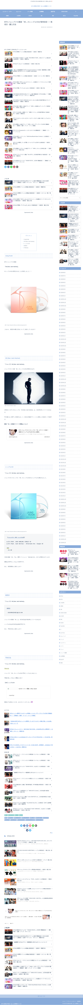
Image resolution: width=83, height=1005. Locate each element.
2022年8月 (62, 432)
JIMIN (61, 606)
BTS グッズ (11, 817)
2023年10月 (63, 385)
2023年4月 (62, 405)
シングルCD (27, 243)
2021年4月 (62, 485)
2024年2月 (62, 372)
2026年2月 (62, 292)
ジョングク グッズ (21, 819)
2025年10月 (63, 305)
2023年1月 (62, 415)
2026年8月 (62, 272)
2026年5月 (62, 282)
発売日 (25, 245)
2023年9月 (62, 389)
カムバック (63, 636)
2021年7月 (62, 475)
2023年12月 (63, 379)
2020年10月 (63, 505)
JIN (61, 609)
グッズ (16, 815)
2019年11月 (63, 542)
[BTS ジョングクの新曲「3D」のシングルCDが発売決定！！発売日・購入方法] (27, 825)
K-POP (62, 616)
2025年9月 (62, 309)
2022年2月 (62, 452)
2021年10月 (63, 465)
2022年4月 (62, 445)
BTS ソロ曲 (32, 817)
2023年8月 (62, 392)
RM (61, 619)
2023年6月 (62, 399)
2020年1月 (62, 535)
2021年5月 (62, 482)
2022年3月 (62, 449)
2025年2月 (62, 332)
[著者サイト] (27, 830)
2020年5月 (62, 522)
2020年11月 (63, 502)
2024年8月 (62, 352)
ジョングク (7, 819)
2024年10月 (63, 345)
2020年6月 (62, 519)
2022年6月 (62, 439)
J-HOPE (62, 602)
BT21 (61, 596)
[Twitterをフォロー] (30, 830)
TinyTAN (62, 626)
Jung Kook (26, 239)
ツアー (62, 646)
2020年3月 (62, 529)
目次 (27, 235)
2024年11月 (63, 342)
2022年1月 (62, 455)
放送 (61, 662)
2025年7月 (62, 315)
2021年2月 (62, 492)
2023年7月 (62, 395)
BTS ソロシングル (25, 817)
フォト (62, 649)
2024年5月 (62, 362)
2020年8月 (62, 512)
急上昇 (21, 815)
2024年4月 (62, 365)
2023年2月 (62, 412)
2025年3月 (62, 329)
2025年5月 (62, 322)
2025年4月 (62, 325)
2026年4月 (62, 285)
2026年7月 (62, 275)
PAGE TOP (42, 996)
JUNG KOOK (11, 815)
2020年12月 (63, 499)
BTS (6, 815)
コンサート (63, 642)
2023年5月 (62, 402)
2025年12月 (63, 299)
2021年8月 (62, 472)
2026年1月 (62, 295)
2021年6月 (62, 479)
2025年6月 (62, 319)
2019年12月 (63, 539)
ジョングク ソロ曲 (39, 819)
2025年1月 (62, 335)
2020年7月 (62, 515)
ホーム (64, 1001)
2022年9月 (62, 429)
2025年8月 (62, 312)
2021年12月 (63, 459)
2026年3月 (62, 289)
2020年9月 (62, 509)
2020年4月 (62, 525)
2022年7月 (62, 435)
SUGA (61, 622)
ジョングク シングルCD (30, 819)
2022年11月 (63, 422)
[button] (79, 198)
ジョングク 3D (13, 819)
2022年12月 (63, 419)
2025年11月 (63, 302)
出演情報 (62, 656)
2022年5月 (62, 442)
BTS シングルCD (17, 817)
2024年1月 (62, 375)
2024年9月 (62, 349)
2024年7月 (62, 355)
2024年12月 (63, 339)
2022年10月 (63, 425)
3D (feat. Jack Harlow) (29, 241)
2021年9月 (62, 469)
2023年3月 (62, 409)
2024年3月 (62, 369)
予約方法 (26, 247)
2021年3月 (62, 489)
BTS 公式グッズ (39, 817)
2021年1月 (62, 495)
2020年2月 (62, 532)
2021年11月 (63, 462)
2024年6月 (62, 359)
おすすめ (62, 632)
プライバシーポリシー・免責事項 (74, 1001)
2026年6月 (62, 279)
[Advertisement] (28, 37)
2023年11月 (63, 382)
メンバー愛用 (63, 652)
